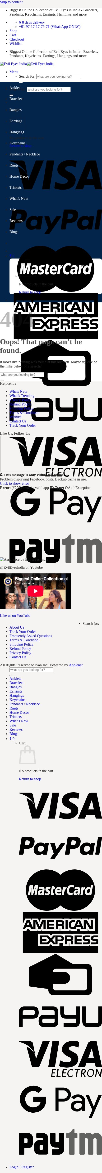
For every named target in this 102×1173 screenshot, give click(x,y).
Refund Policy (20, 404)
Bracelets (16, 99)
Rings (13, 165)
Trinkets (15, 187)
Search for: (27, 76)
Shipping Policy (21, 408)
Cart (12, 35)
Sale (12, 210)
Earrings (15, 691)
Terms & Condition (23, 413)
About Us (16, 627)
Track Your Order (22, 425)
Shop (13, 31)
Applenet (76, 665)
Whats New (18, 391)
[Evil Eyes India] (27, 64)
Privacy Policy (20, 400)
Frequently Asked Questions (30, 636)
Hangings (16, 132)
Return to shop (30, 292)
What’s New (18, 198)
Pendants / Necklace (24, 154)
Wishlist (15, 44)
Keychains (17, 143)
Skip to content (11, 2)
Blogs (13, 232)
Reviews (16, 221)
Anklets (15, 88)
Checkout (16, 39)
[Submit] (2, 380)
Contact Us (17, 421)
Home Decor (19, 176)
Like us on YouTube (15, 616)
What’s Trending (21, 396)
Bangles (15, 110)
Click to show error (14, 483)
